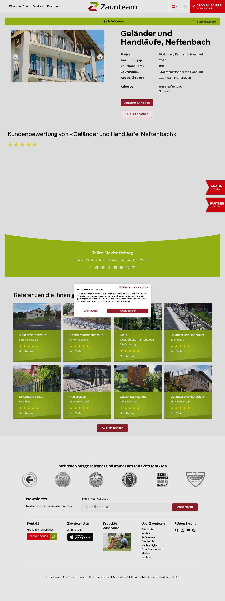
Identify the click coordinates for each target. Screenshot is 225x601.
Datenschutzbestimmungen (133, 287)
